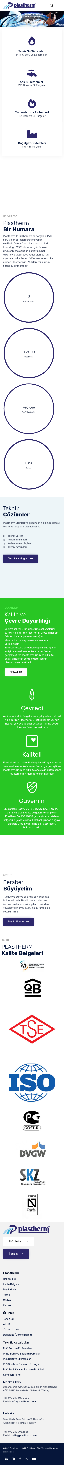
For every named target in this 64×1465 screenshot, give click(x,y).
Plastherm (14, 1448)
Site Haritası (8, 1452)
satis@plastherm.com (24, 1435)
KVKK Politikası (28, 1448)
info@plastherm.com (23, 1401)
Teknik (6, 1294)
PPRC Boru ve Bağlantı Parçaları (22, 1353)
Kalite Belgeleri (12, 1284)
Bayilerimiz (9, 1289)
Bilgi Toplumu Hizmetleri (47, 1448)
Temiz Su (8, 1318)
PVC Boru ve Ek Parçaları (17, 1348)
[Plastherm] (19, 5)
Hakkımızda (9, 1279)
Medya (7, 1300)
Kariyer (7, 1305)
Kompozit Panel (12, 1374)
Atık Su (7, 1324)
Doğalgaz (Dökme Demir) (17, 1334)
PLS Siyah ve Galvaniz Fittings (21, 1364)
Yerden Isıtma (11, 1329)
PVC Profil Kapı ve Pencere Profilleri (23, 1369)
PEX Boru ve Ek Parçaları (17, 1358)
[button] (20, 559)
